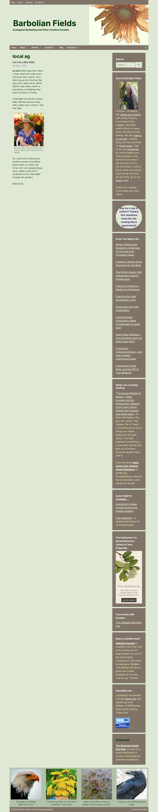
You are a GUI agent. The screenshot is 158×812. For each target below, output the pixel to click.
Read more (17, 183)
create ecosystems (130, 114)
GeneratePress (47, 809)
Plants (22, 47)
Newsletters (39, 2)
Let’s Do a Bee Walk (23, 62)
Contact (20, 2)
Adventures (72, 47)
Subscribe (29, 2)
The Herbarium (124, 518)
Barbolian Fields (44, 23)
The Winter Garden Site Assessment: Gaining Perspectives (129, 275)
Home (13, 47)
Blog (61, 47)
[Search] (138, 65)
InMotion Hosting (125, 643)
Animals (34, 47)
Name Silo (130, 698)
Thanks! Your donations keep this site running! (129, 217)
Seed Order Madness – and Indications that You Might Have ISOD (129, 338)
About (13, 2)
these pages (126, 145)
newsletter (133, 149)
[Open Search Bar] (145, 47)
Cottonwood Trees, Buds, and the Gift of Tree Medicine (127, 369)
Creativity (49, 47)
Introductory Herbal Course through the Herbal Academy (126, 507)
